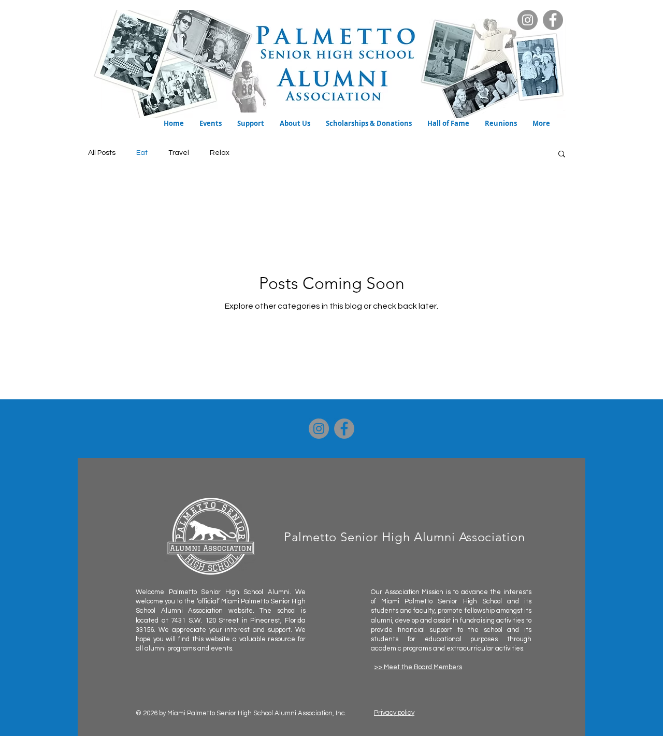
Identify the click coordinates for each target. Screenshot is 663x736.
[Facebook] (553, 20)
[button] (210, 123)
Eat (142, 152)
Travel (178, 152)
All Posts (102, 152)
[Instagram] (527, 20)
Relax (219, 152)
